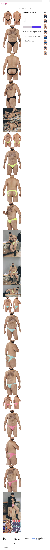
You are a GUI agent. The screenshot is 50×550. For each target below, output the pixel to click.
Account (40, 0)
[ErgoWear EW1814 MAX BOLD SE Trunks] (45, 21)
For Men (26, 5)
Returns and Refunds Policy (17, 539)
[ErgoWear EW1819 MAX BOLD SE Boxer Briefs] (45, 37)
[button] (13, 2)
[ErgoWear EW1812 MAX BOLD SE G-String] (45, 32)
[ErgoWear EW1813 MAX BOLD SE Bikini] (45, 26)
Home (19, 8)
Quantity (24, 21)
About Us (15, 538)
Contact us (15, 542)
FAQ (14, 543)
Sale (29, 5)
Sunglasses (21, 5)
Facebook (5, 537)
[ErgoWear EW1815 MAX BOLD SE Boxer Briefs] (45, 16)
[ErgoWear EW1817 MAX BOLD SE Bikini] (45, 48)
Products (22, 8)
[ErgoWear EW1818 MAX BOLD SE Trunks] (45, 42)
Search (14, 537)
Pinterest (5, 539)
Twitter (4, 538)
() (44, 0)
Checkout (47, 0)
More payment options (36, 28)
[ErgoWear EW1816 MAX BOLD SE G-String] (45, 53)
